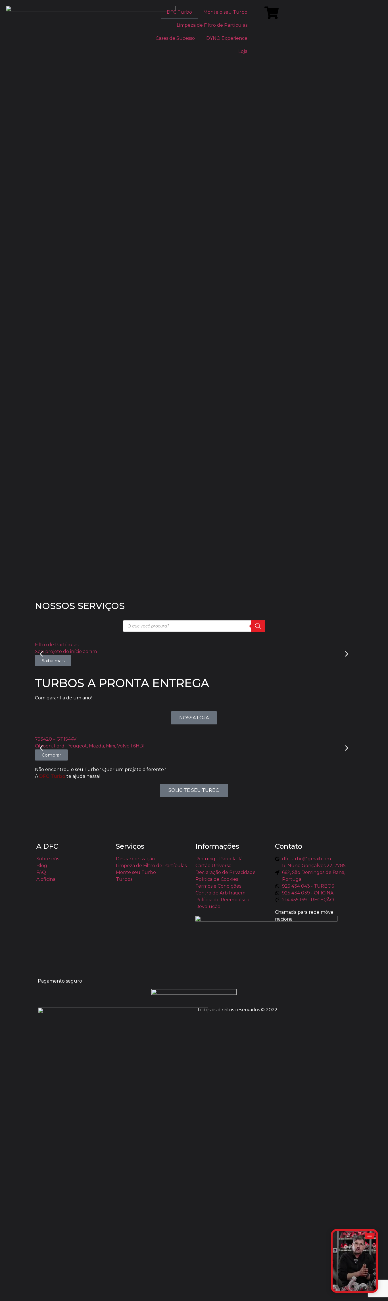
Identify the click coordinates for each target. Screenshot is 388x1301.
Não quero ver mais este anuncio (61, 1293)
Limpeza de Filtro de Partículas (212, 25)
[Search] (258, 626)
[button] (41, 653)
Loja (242, 51)
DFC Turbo (179, 12)
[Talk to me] (354, 1261)
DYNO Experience (226, 38)
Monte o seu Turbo (225, 12)
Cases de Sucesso (175, 38)
